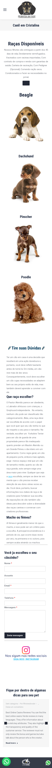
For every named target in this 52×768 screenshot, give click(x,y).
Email (7, 585)
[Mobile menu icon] (5, 10)
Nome (8, 563)
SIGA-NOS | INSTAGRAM (26, 659)
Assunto (8, 575)
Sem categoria (12, 704)
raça (10, 476)
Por (27, 704)
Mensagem (10, 607)
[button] (6, 761)
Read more (11, 743)
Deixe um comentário (14, 707)
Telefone (9, 598)
